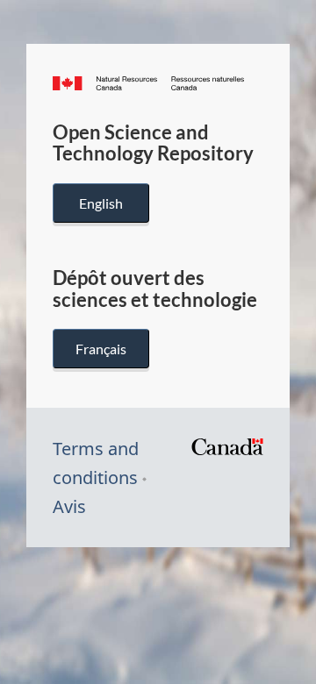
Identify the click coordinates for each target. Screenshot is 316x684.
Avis (69, 506)
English (101, 203)
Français (100, 348)
